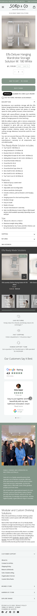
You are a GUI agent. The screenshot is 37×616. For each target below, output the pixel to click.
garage (21, 538)
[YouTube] (18, 612)
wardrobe (16, 538)
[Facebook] (2, 612)
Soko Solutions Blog (8, 573)
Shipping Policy (6, 566)
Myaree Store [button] (7, 586)
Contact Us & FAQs (7, 563)
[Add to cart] (24, 276)
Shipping (5, 234)
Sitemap (17, 607)
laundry (4, 540)
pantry (26, 538)
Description (6, 102)
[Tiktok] (6, 612)
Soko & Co (7, 605)
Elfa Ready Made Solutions (18, 13)
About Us (4, 560)
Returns (5, 239)
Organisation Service (8, 576)
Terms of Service (8, 607)
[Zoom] (18, 32)
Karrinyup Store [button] (8, 592)
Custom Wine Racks (8, 579)
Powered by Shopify (9, 609)
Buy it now (18, 88)
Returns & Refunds (7, 569)
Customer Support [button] (9, 554)
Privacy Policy (21, 605)
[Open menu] (5, 7)
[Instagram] (14, 612)
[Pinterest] (10, 612)
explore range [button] (7, 598)
